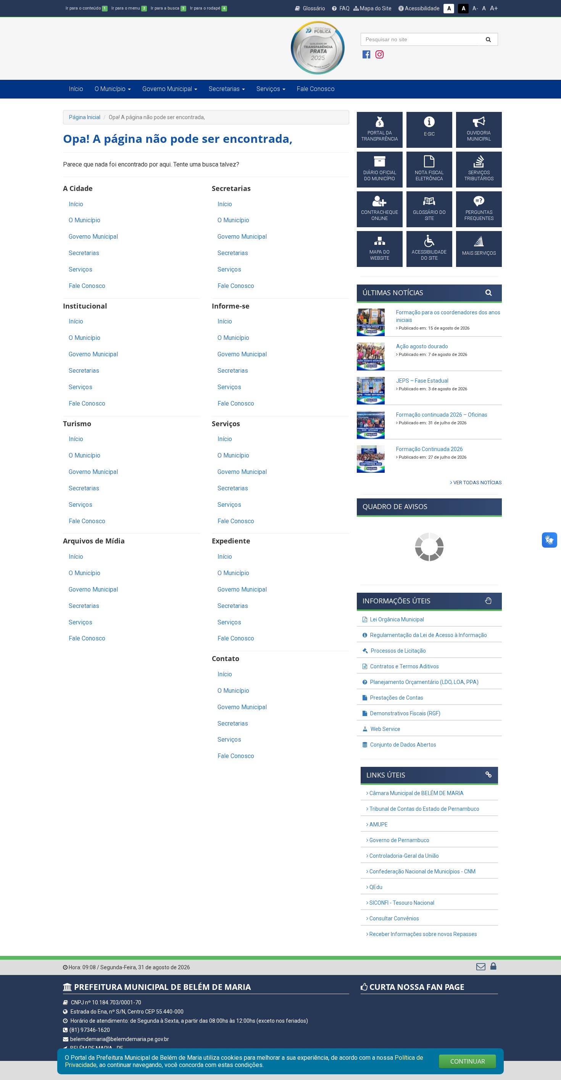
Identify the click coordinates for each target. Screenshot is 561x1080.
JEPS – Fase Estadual (422, 381)
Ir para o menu (128, 8)
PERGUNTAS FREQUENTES (478, 215)
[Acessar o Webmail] (481, 968)
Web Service (384, 729)
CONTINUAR (467, 1061)
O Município (84, 220)
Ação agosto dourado (422, 346)
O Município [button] (110, 88)
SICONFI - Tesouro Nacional (401, 903)
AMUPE (378, 824)
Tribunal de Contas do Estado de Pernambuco (423, 809)
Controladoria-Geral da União (403, 856)
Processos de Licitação (398, 651)
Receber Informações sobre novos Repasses (422, 934)
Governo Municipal (93, 236)
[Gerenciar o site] (493, 968)
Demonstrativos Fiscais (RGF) (404, 713)
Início (76, 88)
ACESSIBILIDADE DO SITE (429, 255)
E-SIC (429, 134)
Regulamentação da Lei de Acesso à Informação (428, 635)
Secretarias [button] (224, 88)
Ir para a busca (167, 8)
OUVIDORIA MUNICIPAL (479, 136)
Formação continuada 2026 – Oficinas (441, 415)
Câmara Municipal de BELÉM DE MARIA (416, 793)
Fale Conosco (316, 88)
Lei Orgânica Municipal (396, 619)
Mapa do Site (375, 8)
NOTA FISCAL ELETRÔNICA (429, 175)
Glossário (313, 8)
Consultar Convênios (393, 918)
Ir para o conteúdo (86, 8)
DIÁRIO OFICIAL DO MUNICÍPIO (379, 175)
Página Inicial (84, 117)
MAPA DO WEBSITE (379, 255)
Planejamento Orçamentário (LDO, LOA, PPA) (424, 682)
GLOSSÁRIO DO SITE (429, 215)
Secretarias (84, 253)
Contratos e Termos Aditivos (404, 666)
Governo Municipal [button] (167, 88)
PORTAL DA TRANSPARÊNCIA (379, 136)
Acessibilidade (422, 8)
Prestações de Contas (396, 698)
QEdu (375, 887)
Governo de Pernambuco (398, 840)
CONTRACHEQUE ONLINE (379, 215)
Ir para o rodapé (207, 8)
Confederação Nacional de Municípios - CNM (422, 871)
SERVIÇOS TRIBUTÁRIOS (478, 175)
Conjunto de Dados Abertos (402, 745)
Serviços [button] (268, 88)
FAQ (344, 8)
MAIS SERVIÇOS (479, 253)
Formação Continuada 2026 (429, 449)
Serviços (80, 269)
